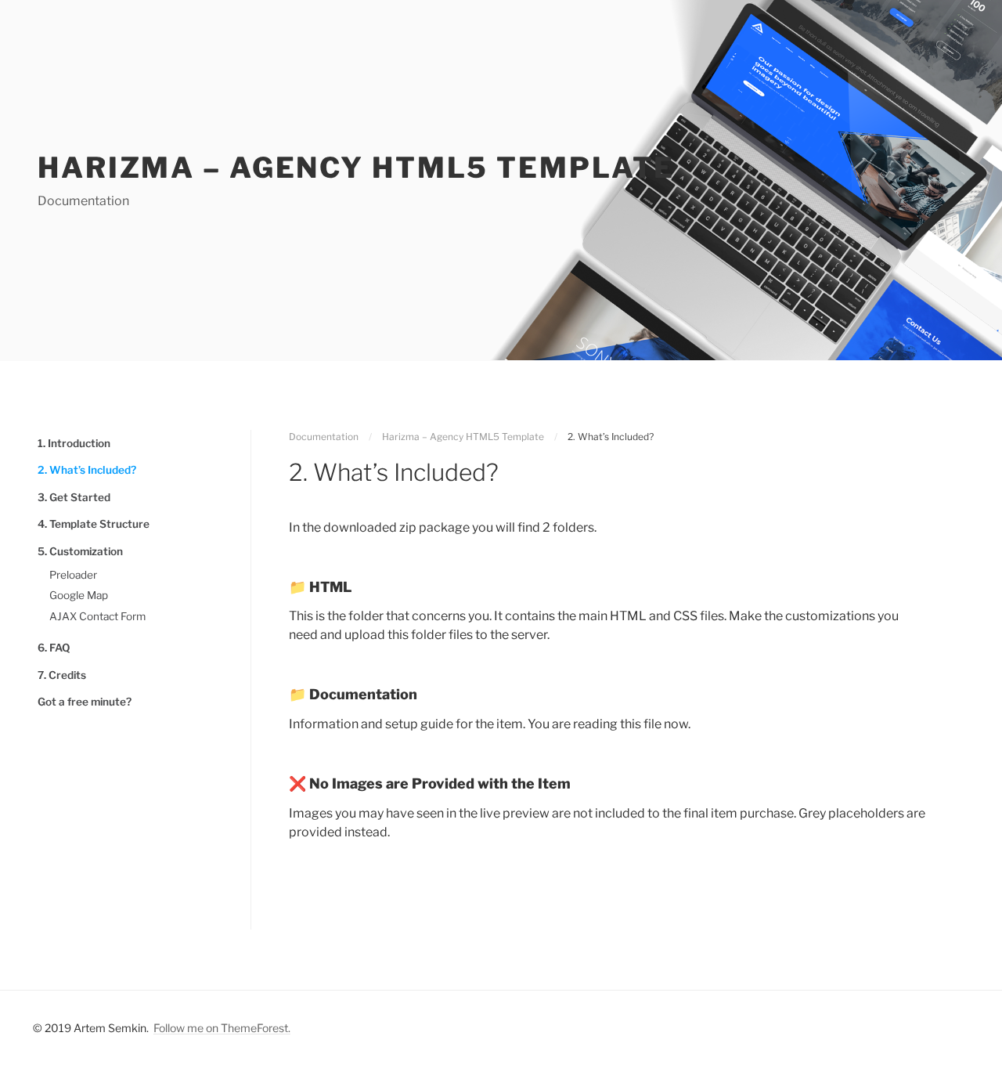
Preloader (73, 575)
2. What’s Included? (87, 470)
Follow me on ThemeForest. (221, 1027)
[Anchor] (282, 587)
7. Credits (62, 675)
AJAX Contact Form (97, 616)
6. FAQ (54, 647)
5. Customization (80, 551)
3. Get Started (74, 497)
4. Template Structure (94, 524)
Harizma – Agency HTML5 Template (356, 167)
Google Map (78, 595)
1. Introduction (74, 443)
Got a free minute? (85, 701)
